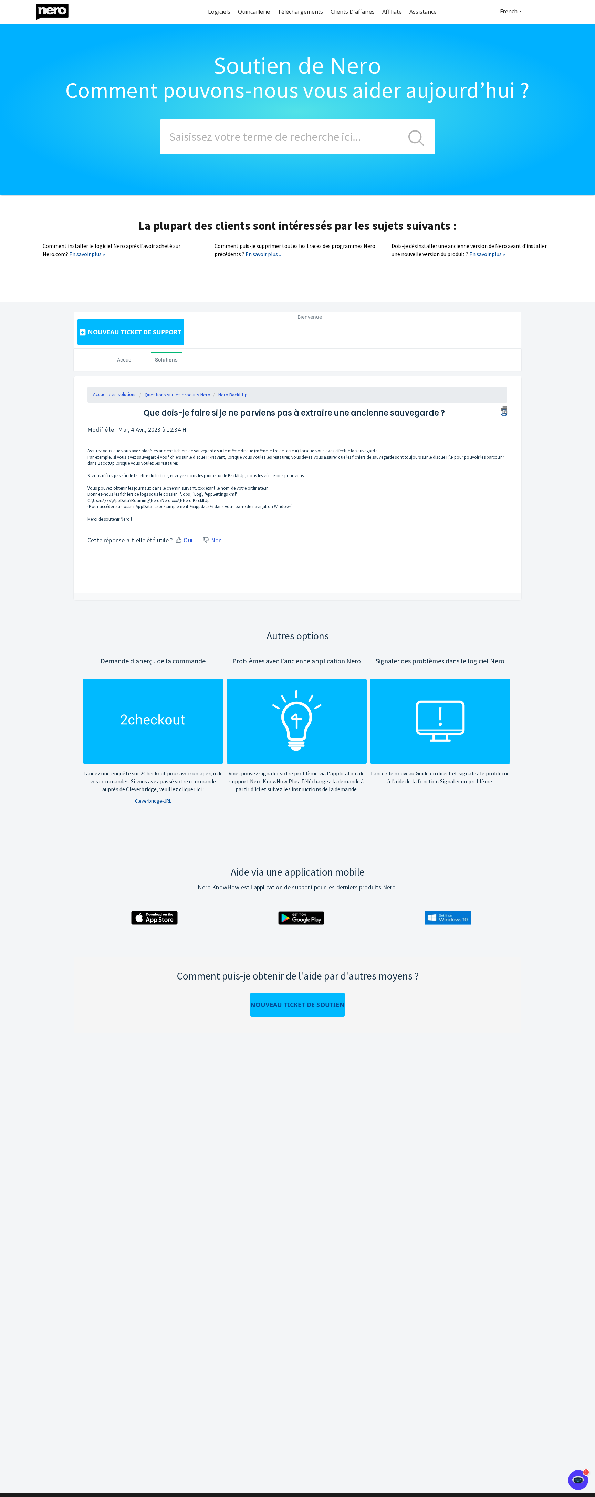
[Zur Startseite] (56, 10)
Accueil (125, 360)
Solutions (166, 360)
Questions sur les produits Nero (177, 394)
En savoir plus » (87, 254)
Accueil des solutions (115, 394)
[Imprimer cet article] (504, 410)
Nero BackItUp (233, 394)
